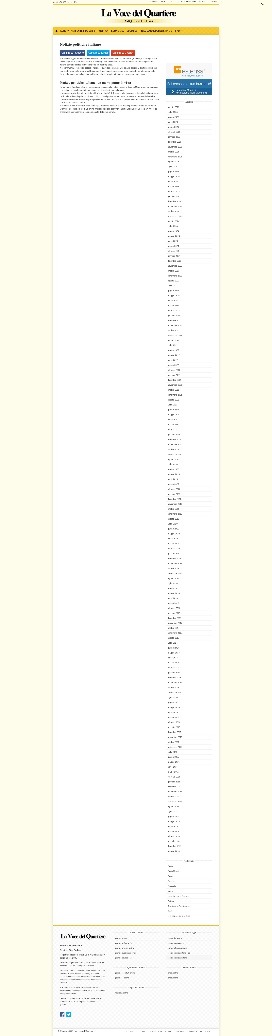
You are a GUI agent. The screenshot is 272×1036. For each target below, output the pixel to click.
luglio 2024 (173, 226)
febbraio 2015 (174, 777)
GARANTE (180, 1031)
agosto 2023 (173, 280)
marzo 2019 (173, 543)
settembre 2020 (175, 454)
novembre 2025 (175, 147)
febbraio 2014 (174, 836)
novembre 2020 (175, 444)
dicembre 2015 (174, 732)
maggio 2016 (174, 707)
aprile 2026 (173, 122)
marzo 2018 (173, 603)
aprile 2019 (173, 538)
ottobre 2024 (173, 211)
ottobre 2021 (173, 390)
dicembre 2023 (174, 261)
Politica (171, 901)
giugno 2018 (173, 588)
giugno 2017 (173, 648)
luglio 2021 (173, 404)
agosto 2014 (173, 806)
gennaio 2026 (174, 137)
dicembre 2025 (174, 142)
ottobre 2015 (173, 742)
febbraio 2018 (174, 608)
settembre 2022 (175, 335)
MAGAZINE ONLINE (121, 993)
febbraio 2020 (174, 489)
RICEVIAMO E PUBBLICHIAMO (156, 31)
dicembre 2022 (174, 320)
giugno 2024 (173, 231)
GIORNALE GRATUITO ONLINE (124, 948)
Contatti (213, 2)
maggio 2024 (174, 236)
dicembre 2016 (174, 677)
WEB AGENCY (206, 1031)
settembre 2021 (175, 395)
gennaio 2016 (174, 727)
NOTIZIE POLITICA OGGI (176, 943)
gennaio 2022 (174, 375)
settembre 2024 (175, 216)
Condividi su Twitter (98, 53)
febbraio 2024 (174, 251)
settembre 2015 (175, 747)
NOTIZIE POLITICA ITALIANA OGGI (179, 953)
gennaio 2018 (174, 613)
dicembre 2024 (174, 201)
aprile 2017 (173, 657)
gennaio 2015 (174, 781)
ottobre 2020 (173, 449)
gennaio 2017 (174, 672)
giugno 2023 (173, 290)
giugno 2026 (173, 117)
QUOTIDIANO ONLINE (122, 978)
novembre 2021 (175, 385)
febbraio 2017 (174, 667)
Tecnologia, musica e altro (179, 915)
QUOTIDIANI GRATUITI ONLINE (125, 973)
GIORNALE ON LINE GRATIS (123, 943)
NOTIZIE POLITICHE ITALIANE (177, 958)
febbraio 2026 (174, 132)
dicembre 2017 (174, 618)
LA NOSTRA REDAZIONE (161, 1031)
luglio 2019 (173, 524)
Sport (170, 910)
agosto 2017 (173, 638)
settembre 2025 (175, 156)
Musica (170, 891)
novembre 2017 (175, 623)
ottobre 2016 (173, 687)
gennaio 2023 (174, 315)
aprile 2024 (173, 241)
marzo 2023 (173, 305)
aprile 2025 (173, 181)
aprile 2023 (173, 300)
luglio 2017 (173, 643)
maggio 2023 (174, 295)
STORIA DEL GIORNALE (136, 1031)
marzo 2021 (173, 424)
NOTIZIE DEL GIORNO (175, 938)
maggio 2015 (174, 762)
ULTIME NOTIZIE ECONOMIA (177, 948)
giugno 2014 (173, 816)
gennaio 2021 (174, 434)
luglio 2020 (173, 464)
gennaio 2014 (174, 841)
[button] (262, 3)
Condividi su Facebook (72, 53)
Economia (172, 886)
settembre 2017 (175, 633)
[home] (57, 31)
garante (203, 2)
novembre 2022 (175, 325)
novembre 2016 (175, 682)
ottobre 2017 (173, 628)
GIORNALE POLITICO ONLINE (124, 958)
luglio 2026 (173, 112)
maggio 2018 (174, 593)
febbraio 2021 (174, 429)
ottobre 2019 (173, 509)
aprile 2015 (173, 767)
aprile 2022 (173, 360)
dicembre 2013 (174, 846)
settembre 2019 (175, 514)
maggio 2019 (174, 533)
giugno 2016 (173, 702)
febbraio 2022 (174, 370)
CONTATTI (192, 1031)
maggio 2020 (174, 474)
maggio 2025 (174, 176)
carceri (170, 876)
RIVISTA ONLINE (173, 978)
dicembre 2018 (174, 558)
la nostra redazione (187, 2)
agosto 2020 (173, 459)
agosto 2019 (173, 519)
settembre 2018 (175, 573)
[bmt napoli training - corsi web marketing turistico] (189, 79)
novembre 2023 (175, 266)
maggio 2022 (174, 355)
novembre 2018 (175, 563)
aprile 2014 (173, 826)
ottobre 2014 (173, 796)
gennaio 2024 (174, 256)
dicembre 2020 (174, 439)
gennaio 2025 (174, 196)
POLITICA (103, 31)
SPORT (179, 31)
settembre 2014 (175, 801)
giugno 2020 (173, 469)
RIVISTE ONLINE (173, 973)
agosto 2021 (173, 400)
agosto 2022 (173, 340)
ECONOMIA (117, 31)
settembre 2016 (175, 692)
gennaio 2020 (174, 494)
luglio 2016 (173, 697)
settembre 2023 (175, 276)
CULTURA (132, 31)
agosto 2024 (173, 221)
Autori (173, 2)
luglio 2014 (173, 811)
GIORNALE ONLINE (121, 938)
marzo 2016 (173, 717)
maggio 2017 (174, 653)
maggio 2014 (174, 821)
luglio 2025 (173, 166)
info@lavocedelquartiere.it (91, 977)
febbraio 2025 (174, 191)
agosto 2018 (173, 578)
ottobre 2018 (173, 568)
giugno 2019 (173, 528)
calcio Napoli (173, 871)
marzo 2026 (173, 127)
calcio (170, 866)
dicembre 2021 (174, 380)
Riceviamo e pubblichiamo (179, 905)
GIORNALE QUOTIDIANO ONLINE (125, 953)
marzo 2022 (173, 365)
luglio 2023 (173, 285)
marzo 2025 (173, 186)
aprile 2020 (173, 479)
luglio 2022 (173, 345)
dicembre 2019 (174, 499)
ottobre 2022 (173, 330)
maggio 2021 (174, 414)
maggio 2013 (174, 851)
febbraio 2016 (174, 722)
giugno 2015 (173, 757)
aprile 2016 (173, 712)
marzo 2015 (173, 772)
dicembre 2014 (174, 786)
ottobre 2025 (173, 152)
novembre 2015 (175, 737)
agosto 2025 (173, 161)
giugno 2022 (173, 350)
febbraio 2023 (174, 310)
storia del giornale (158, 2)
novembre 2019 (175, 504)
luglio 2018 (173, 583)
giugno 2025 (173, 171)
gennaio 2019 (174, 553)
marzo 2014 (173, 831)
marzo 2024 (173, 246)
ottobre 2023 (173, 271)
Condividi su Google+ (122, 53)
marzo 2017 (173, 662)
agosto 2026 (173, 107)
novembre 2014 (175, 791)
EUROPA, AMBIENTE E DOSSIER (77, 31)
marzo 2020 (173, 484)
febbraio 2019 (174, 548)
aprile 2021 (173, 419)
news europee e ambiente (178, 896)
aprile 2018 (173, 598)
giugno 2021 (173, 409)
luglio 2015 (173, 752)
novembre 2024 (175, 206)
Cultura (171, 881)
